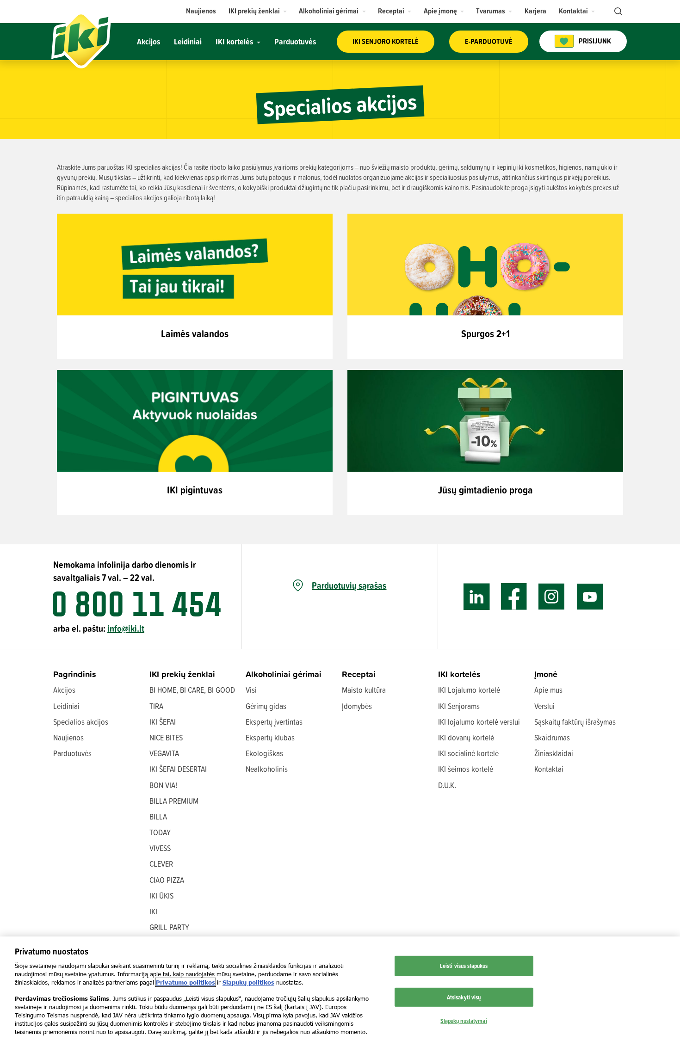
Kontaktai (548, 769)
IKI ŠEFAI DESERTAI (178, 769)
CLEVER (161, 863)
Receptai (359, 674)
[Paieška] (617, 11)
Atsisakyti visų (464, 997)
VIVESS (160, 848)
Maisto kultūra (364, 690)
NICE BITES (166, 737)
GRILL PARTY (169, 927)
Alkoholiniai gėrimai (283, 674)
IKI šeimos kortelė (465, 769)
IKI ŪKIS (161, 895)
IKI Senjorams (459, 706)
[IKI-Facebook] (514, 597)
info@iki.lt (125, 628)
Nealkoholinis (267, 769)
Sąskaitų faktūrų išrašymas (575, 721)
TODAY (160, 832)
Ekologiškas (264, 753)
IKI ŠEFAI (162, 721)
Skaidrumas (552, 737)
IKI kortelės (459, 674)
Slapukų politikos (248, 982)
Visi (251, 690)
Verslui (544, 706)
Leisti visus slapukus (464, 965)
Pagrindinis (74, 674)
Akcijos (64, 690)
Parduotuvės (72, 753)
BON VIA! (163, 785)
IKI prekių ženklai (182, 674)
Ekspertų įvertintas (274, 721)
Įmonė (545, 674)
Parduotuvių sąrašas (349, 585)
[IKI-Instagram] (551, 597)
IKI (153, 911)
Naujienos (68, 737)
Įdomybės (357, 706)
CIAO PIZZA (166, 880)
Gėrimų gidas (266, 706)
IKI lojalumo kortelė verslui (479, 721)
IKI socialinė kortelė (468, 753)
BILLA (158, 816)
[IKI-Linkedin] (477, 597)
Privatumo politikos (185, 982)
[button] (257, 11)
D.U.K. (447, 785)
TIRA (156, 706)
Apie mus (548, 690)
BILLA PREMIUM (173, 801)
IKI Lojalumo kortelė (469, 690)
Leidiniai (66, 706)
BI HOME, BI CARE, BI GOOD (192, 690)
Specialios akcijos (80, 721)
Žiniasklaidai (553, 753)
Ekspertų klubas (270, 737)
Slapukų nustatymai (463, 1020)
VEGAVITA (164, 753)
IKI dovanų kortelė (466, 737)
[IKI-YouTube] (589, 597)
